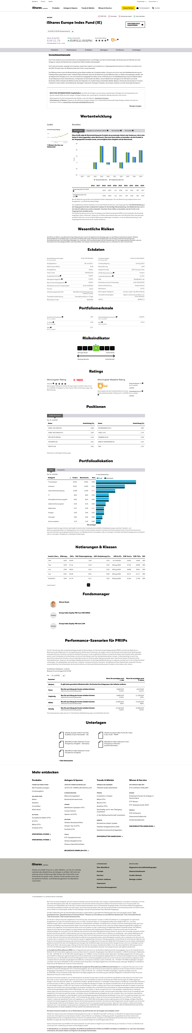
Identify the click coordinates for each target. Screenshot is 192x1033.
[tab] (58, 136)
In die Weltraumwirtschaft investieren (111, 815)
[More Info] (107, 40)
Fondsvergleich (38, 791)
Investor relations (104, 879)
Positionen (120, 50)
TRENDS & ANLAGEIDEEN (107, 788)
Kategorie (51, 477)
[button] (153, 8)
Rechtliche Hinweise (101, 98)
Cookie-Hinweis (135, 875)
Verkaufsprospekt (126, 16)
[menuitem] (56, 8)
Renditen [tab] (76, 125)
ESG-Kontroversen (53, 916)
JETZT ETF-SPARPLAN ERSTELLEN (78, 788)
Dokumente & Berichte (137, 816)
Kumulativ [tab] (128, 130)
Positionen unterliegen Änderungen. (59, 453)
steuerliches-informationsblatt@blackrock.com (78, 102)
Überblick (54, 50)
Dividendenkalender (136, 820)
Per (48, 675)
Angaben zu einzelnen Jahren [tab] (96, 130)
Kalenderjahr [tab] (78, 130)
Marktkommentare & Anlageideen (109, 830)
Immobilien (36, 806)
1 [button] (88, 585)
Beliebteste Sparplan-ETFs (74, 807)
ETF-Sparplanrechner (72, 837)
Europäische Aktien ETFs (41, 818)
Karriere (100, 875)
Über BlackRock (103, 867)
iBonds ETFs (101, 803)
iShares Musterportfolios (73, 822)
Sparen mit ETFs (70, 814)
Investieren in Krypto (104, 796)
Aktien (34, 799)
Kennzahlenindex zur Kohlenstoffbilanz (72, 914)
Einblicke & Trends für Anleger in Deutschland (141, 797)
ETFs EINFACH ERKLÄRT (138, 788)
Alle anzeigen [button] (91, 525)
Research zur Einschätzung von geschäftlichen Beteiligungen (104, 914)
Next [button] (90, 585)
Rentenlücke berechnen (73, 799)
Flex (49, 560)
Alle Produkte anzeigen (40, 788)
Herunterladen (140, 16)
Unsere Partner (70, 811)
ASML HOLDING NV (55, 428)
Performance (71, 50)
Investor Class (53, 556)
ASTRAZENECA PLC (105, 428)
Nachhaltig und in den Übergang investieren (109, 811)
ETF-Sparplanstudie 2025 (139, 805)
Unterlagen (136, 50)
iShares (43, 1)
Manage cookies (135, 879)
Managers (104, 50)
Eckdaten (88, 50)
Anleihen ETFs (102, 806)
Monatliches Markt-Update (107, 823)
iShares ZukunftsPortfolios (74, 844)
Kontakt (100, 871)
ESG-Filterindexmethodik (132, 914)
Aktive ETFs (36, 824)
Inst (49, 569)
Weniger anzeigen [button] (135, 106)
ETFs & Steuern (135, 813)
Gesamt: (50, 383)
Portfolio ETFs (37, 828)
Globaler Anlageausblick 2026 (108, 827)
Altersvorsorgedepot (72, 796)
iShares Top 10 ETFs (72, 826)
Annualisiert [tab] (116, 130)
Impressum (101, 883)
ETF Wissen (133, 801)
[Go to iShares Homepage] (40, 8)
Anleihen (35, 803)
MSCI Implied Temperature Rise (70, 916)
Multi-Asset (36, 809)
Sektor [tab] (51, 470)
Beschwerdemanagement (107, 887)
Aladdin (50, 1)
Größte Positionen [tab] (55, 415)
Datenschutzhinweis (137, 871)
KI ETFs (35, 821)
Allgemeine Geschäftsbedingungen (142, 867)
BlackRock (35, 1)
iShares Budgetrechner (73, 841)
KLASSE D (51, 578)
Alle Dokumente (66, 761)
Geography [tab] (61, 470)
